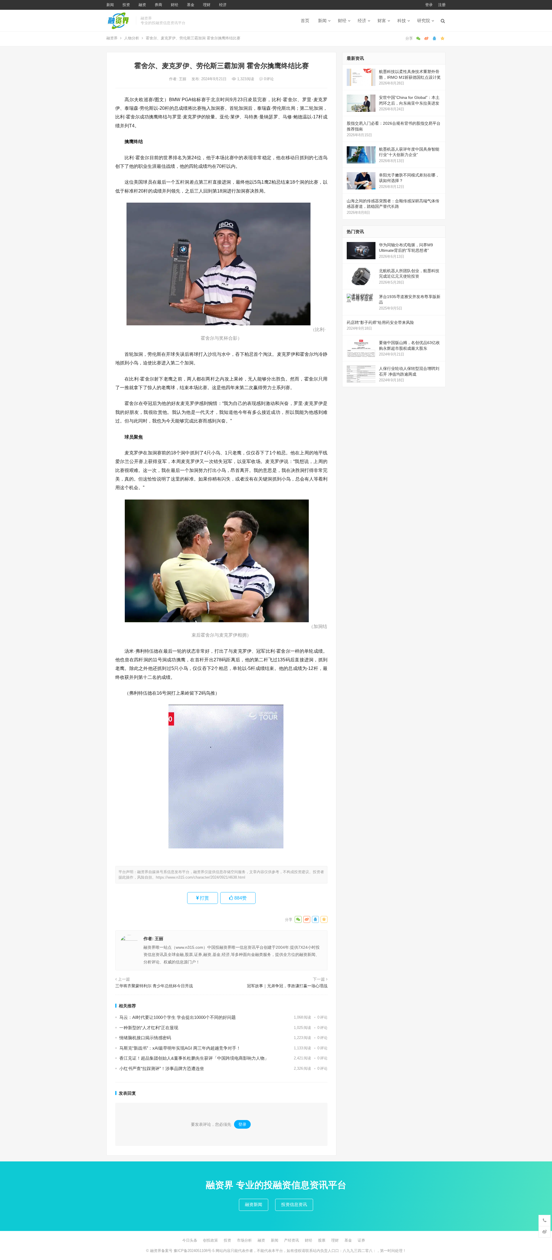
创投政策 (210, 1240)
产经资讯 (291, 1240)
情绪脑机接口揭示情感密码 (145, 1037)
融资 (142, 5)
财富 (381, 20)
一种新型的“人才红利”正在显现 (148, 1027)
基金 (190, 5)
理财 (206, 5)
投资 (126, 5)
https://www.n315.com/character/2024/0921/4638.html (200, 877)
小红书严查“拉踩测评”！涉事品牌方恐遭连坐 (161, 1068)
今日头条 (189, 1240)
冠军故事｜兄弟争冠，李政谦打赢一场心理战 (287, 986)
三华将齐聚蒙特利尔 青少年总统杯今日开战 (154, 986)
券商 (158, 5)
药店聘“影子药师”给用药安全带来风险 (380, 322)
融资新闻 (253, 1204)
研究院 (423, 20)
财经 (174, 5)
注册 (442, 5)
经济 (223, 5)
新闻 (110, 5)
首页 (305, 20)
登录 (429, 5)
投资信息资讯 (294, 1204)
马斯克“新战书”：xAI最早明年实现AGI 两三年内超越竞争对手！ (180, 1048)
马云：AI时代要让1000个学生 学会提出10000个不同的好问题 (177, 1017)
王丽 (183, 79)
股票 (321, 1240)
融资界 (112, 38)
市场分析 (244, 1240)
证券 (361, 1240)
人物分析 (131, 38)
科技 (401, 20)
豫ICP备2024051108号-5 (195, 1251)
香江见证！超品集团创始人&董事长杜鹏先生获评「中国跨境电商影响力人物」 (194, 1058)
